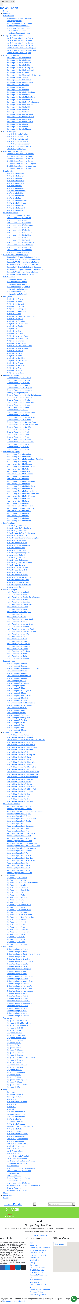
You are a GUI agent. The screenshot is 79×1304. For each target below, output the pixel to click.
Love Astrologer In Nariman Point (20, 700)
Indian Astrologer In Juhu (16, 614)
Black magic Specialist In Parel (18, 853)
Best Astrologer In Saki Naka (18, 580)
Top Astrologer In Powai (16, 927)
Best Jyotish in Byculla (15, 319)
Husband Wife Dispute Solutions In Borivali (23, 262)
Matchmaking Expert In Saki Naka (20, 506)
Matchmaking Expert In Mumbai (19, 488)
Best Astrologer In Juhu (16, 557)
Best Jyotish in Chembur (16, 321)
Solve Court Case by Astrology (18, 33)
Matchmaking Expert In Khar (18, 479)
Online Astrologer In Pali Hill (17, 996)
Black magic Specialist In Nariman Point (22, 843)
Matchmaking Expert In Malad (18, 484)
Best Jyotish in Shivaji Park (17, 360)
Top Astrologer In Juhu (15, 900)
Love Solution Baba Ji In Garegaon (20, 225)
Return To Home (40, 1235)
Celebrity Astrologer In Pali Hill (18, 429)
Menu (5, 1193)
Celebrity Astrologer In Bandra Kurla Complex (24, 395)
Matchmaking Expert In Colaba (19, 469)
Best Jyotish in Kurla (14, 370)
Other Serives (8, 16)
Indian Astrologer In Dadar (17, 609)
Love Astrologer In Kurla (16, 727)
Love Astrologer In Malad (16, 693)
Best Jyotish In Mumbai (15, 1146)
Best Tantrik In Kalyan (15, 210)
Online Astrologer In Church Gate (20, 961)
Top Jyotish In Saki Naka (16, 1035)
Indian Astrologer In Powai (17, 639)
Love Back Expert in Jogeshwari (19, 146)
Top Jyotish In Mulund (15, 1050)
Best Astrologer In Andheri (17, 530)
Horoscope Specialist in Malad (18, 94)
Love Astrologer (9, 661)
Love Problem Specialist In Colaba (20, 749)
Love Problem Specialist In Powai (19, 784)
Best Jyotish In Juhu (14, 314)
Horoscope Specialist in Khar (18, 90)
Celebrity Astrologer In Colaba (18, 405)
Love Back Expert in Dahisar (17, 141)
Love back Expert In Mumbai (18, 1156)
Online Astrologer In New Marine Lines (22, 988)
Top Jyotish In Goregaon (16, 1072)
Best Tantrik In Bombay (16, 1136)
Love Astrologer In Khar (16, 688)
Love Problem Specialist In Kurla (19, 799)
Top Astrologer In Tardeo (16, 934)
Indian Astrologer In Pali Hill (17, 636)
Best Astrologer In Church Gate (19, 585)
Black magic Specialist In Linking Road (21, 833)
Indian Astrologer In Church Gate (19, 604)
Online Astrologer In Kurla (17, 1013)
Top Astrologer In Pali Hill (16, 922)
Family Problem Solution (16, 1151)
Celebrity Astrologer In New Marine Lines (22, 424)
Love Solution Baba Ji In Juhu (17, 220)
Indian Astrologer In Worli (17, 653)
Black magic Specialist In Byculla (19, 814)
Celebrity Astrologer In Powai (18, 437)
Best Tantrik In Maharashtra (17, 1134)
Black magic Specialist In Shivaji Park (21, 860)
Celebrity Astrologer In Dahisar (19, 385)
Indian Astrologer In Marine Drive (20, 624)
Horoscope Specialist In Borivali (19, 62)
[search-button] (73, 1204)
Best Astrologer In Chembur (17, 567)
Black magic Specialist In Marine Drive (21, 838)
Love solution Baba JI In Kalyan (18, 252)
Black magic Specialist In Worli (18, 868)
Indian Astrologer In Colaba (17, 607)
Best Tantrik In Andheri (15, 181)
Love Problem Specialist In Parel (19, 782)
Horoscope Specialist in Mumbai (19, 99)
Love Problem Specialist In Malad (19, 764)
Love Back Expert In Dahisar (17, 1144)
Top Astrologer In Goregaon (17, 897)
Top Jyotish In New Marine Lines (19, 1023)
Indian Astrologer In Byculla (17, 599)
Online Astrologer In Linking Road (20, 976)
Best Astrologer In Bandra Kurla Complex (22, 538)
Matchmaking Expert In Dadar (18, 471)
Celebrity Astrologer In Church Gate (20, 402)
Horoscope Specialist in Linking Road (21, 92)
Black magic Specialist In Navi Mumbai (21, 848)
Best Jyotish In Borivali (15, 304)
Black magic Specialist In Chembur (20, 816)
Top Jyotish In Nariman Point (18, 1020)
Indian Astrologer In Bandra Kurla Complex (23, 597)
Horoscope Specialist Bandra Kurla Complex (24, 75)
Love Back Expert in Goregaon (18, 144)
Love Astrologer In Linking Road (19, 690)
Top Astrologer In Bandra (16, 880)
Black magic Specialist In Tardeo (19, 863)
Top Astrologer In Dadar (16, 895)
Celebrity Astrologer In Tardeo (18, 444)
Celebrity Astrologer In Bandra (18, 380)
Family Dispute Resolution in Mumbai (21, 1161)
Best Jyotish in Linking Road (17, 336)
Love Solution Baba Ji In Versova (19, 247)
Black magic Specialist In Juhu (18, 828)
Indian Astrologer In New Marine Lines (22, 631)
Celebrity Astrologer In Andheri (19, 378)
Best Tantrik (8, 171)
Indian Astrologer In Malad (17, 621)
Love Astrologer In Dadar (16, 681)
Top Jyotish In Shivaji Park (16, 1038)
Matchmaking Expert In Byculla (19, 461)
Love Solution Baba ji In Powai (18, 240)
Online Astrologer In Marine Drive (20, 981)
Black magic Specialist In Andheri (19, 806)
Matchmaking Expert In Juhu (18, 476)
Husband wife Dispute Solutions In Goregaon (24, 267)
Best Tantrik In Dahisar (15, 193)
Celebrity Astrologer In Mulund (19, 439)
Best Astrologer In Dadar (16, 540)
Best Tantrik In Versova (15, 205)
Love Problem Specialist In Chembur (21, 745)
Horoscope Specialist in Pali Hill (19, 107)
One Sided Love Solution (12, 151)
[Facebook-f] (2, 1267)
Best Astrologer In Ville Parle (18, 582)
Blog (5, 1089)
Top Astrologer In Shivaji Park (18, 932)
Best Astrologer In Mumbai (17, 575)
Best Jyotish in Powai (15, 355)
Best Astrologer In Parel (16, 548)
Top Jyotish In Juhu (14, 1075)
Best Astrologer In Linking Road (19, 545)
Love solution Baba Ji (15, 1131)
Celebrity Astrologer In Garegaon (19, 388)
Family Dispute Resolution (13, 35)
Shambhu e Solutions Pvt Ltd (13, 1301)
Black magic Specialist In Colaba (19, 821)
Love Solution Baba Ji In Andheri (19, 223)
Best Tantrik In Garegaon (16, 1124)
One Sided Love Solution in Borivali (20, 158)
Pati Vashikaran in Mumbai (17, 1163)
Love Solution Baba (14, 1176)
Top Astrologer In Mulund (17, 944)
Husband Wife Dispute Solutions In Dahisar (23, 264)
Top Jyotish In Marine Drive (17, 1084)
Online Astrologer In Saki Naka (18, 1001)
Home (5, 11)
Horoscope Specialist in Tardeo (19, 119)
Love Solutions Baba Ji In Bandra (19, 215)
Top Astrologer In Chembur (17, 887)
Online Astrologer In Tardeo (17, 1006)
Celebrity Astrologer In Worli (18, 449)
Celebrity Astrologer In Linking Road (21, 412)
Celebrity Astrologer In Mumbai (19, 420)
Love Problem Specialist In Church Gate (22, 747)
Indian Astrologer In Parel (17, 641)
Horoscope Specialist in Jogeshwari (20, 70)
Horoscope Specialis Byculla (17, 77)
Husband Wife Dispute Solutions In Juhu (22, 272)
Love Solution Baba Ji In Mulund (19, 237)
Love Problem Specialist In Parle (19, 794)
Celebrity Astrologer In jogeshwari (20, 390)
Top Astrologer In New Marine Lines (20, 917)
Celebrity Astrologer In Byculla (18, 400)
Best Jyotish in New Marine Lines (19, 346)
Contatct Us (7, 1195)
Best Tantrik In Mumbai (16, 1111)
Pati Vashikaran (9, 277)
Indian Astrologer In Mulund (18, 658)
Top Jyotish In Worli (14, 1045)
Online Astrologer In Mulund (18, 1015)
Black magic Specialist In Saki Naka (20, 858)
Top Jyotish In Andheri (15, 1052)
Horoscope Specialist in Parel (18, 109)
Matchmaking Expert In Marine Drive (21, 486)
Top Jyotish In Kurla (14, 1047)
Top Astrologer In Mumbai (17, 912)
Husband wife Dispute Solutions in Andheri (23, 257)
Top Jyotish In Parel (14, 1030)
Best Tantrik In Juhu (14, 178)
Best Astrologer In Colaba (16, 572)
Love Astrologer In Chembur (18, 673)
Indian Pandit (9, 8)
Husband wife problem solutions (19, 18)
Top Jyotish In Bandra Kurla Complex (21, 1057)
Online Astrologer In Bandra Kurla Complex (23, 954)
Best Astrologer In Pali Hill (17, 570)
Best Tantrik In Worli (14, 186)
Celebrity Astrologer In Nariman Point (21, 422)
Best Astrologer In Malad (16, 525)
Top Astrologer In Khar (15, 902)
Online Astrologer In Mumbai (18, 983)
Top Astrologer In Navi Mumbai (19, 919)
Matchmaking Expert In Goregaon (20, 474)
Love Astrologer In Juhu (16, 685)
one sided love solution (16, 1114)
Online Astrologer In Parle (17, 1008)
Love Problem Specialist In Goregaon (21, 754)
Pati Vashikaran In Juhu (16, 291)
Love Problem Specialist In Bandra (20, 737)
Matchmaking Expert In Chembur (20, 464)
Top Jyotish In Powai (14, 1033)
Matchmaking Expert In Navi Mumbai (21, 496)
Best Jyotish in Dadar (15, 328)
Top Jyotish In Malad (14, 1082)
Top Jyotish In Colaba (15, 1067)
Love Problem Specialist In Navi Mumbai (22, 777)
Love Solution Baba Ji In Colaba (18, 230)
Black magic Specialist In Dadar (19, 823)
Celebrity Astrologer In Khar (17, 410)
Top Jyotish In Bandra (15, 1055)
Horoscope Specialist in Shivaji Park (20, 117)
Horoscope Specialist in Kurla (18, 126)
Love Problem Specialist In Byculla (20, 742)
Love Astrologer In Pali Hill (17, 708)
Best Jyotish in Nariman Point (18, 343)
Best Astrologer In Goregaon (18, 560)
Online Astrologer (10, 947)
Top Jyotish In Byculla (15, 1060)
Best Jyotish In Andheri (15, 299)
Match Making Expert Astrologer (19, 23)
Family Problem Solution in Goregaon (21, 48)
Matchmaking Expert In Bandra (19, 456)
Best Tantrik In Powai (15, 198)
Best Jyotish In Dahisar (15, 306)
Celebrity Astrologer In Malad (18, 415)
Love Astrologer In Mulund (17, 730)
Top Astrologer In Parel (16, 924)
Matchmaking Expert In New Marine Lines (23, 493)
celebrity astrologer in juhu (17, 392)
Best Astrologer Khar (38, 1294)
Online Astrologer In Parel (17, 993)
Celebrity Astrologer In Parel (18, 432)
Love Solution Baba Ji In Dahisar (19, 235)
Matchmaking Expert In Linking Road (21, 481)
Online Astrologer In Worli (17, 1011)
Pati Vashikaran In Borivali (17, 294)
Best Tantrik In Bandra (15, 173)
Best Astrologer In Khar (16, 587)
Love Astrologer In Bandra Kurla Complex (23, 668)
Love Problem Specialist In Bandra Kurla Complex (26, 740)
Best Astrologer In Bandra (17, 535)
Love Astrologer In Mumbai (17, 698)
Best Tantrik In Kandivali (16, 208)
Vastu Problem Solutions (16, 30)
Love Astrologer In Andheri (17, 663)
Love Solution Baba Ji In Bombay (19, 1183)
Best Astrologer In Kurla (16, 565)
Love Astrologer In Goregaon (18, 683)
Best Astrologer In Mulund (17, 543)
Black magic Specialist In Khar (18, 831)
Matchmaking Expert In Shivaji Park (20, 508)
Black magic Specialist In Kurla (18, 870)
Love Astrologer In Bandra (17, 666)
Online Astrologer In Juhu (16, 971)
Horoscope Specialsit (11, 55)
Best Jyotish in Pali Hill (15, 351)
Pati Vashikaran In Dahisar (17, 284)
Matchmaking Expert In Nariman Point (22, 491)
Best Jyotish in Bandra (15, 301)
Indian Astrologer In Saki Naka (18, 644)
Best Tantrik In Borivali (15, 176)
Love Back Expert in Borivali (17, 139)
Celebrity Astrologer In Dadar (18, 407)
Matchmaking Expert (11, 452)
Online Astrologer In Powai (17, 998)
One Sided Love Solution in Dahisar (20, 161)
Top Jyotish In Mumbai (15, 1087)
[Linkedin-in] (18, 1267)
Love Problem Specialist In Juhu (19, 757)
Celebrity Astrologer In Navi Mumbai (21, 427)
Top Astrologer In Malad (16, 907)
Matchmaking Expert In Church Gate (21, 466)
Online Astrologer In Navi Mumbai (20, 991)
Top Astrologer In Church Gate (18, 890)
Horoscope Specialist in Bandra (19, 60)
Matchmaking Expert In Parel (18, 501)
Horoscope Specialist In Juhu (18, 72)
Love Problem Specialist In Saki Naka (21, 786)
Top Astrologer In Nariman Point (19, 914)
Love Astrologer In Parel (16, 710)
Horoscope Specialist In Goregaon (20, 67)
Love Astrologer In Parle (16, 722)
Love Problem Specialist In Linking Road (22, 762)
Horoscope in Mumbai (15, 1097)
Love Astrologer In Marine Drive (19, 695)
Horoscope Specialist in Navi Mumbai (21, 104)
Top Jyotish (7, 1018)
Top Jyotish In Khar (14, 1077)
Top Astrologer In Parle (16, 937)
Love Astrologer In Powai (16, 713)
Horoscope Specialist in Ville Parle (20, 122)
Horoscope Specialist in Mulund (19, 129)
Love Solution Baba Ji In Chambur (19, 232)
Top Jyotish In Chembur (16, 1062)
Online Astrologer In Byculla (17, 956)
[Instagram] (23, 1267)
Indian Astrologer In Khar (16, 617)
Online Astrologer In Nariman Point (20, 986)
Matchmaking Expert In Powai (18, 503)
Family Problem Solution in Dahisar (20, 45)
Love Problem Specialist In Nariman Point (23, 772)
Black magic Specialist (11, 804)
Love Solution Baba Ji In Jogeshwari (20, 242)
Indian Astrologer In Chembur (18, 602)
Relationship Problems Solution (19, 28)
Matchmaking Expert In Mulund (19, 520)
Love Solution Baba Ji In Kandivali (19, 250)
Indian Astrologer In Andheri (18, 592)
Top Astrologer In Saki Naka (17, 929)
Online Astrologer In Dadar (17, 966)
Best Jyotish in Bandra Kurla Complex (21, 316)
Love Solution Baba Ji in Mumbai (19, 1171)
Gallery (6, 1198)
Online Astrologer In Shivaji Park (19, 1003)
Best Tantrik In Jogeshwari (17, 200)
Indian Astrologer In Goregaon (19, 612)
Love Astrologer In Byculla (17, 671)
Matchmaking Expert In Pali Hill (19, 498)
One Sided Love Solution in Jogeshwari (21, 166)
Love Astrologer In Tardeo (17, 720)
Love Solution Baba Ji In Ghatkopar (20, 245)
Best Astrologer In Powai (16, 550)
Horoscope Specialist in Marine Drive (21, 97)
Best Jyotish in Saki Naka (16, 358)
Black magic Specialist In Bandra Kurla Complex (25, 811)
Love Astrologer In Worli (16, 725)
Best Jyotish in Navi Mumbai (17, 348)
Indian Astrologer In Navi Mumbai (20, 634)
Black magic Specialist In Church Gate (21, 818)
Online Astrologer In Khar (17, 974)
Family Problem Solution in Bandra (20, 40)
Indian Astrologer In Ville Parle (18, 651)
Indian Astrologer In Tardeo (17, 649)
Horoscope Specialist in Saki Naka (20, 114)
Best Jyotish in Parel (14, 353)
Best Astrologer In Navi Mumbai (19, 577)
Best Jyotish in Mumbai (15, 341)
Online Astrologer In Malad (17, 979)
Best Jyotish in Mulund (15, 373)
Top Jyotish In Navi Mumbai (17, 1025)
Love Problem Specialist (12, 732)
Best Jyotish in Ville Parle (16, 365)
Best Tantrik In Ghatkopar (17, 203)
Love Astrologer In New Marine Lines (21, 703)
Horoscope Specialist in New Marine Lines (23, 102)
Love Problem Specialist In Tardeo (20, 791)
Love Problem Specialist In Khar (19, 759)
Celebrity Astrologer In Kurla (18, 434)
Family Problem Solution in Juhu (19, 53)
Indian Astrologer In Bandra (17, 594)
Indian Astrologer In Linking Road (20, 619)
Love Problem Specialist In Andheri (20, 735)
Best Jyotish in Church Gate (17, 323)
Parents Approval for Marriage (18, 26)
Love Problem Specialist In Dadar (19, 752)
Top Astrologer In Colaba (16, 892)
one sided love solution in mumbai (20, 1126)
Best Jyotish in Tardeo (15, 363)
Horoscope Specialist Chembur (19, 80)
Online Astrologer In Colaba (17, 964)
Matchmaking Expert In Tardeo (19, 511)
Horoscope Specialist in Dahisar (19, 65)
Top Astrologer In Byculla (16, 885)
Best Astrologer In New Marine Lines (21, 533)
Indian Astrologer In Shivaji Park (19, 646)
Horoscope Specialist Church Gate (20, 82)
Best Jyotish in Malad (15, 333)
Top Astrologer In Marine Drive (19, 910)
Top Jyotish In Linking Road (17, 1079)
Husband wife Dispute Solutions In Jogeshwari (25, 269)
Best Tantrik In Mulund (15, 195)
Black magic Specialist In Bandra (19, 809)
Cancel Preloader (7, 1)
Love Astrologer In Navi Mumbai (19, 705)
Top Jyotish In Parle (14, 1043)
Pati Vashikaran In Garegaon (18, 289)
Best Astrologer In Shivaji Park (18, 552)
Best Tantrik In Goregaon (16, 183)
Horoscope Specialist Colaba (18, 85)
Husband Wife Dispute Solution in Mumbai (23, 1185)
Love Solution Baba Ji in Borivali (19, 218)
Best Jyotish (7, 296)
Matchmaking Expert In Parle (18, 513)
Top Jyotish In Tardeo (15, 1040)
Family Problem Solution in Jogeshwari (21, 50)
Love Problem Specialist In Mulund (20, 801)
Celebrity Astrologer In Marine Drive (21, 417)
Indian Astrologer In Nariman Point (20, 629)
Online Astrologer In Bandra (17, 951)
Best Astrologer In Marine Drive (19, 528)
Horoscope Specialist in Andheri (19, 58)
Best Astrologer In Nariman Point (19, 562)
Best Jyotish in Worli (14, 368)
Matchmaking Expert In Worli (18, 516)
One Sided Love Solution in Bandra (20, 156)
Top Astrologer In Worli (16, 939)
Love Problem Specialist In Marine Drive (22, 767)
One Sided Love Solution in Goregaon (21, 163)
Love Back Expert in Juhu (16, 149)
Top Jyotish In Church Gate (17, 1065)
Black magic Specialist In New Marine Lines (23, 846)
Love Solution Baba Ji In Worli (18, 227)
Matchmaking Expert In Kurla (18, 518)
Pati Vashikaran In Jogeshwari (18, 287)
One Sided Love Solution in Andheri (20, 154)
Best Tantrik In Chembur (16, 191)
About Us (6, 13)
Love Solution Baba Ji (11, 213)
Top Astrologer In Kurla (16, 942)
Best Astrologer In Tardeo (17, 555)
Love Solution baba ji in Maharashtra (21, 1168)
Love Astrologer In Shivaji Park (18, 717)
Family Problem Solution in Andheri (20, 38)
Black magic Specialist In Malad (19, 836)
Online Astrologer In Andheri (18, 949)
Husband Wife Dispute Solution (15, 255)
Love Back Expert (9, 131)
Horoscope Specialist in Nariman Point (22, 274)
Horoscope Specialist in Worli (18, 124)
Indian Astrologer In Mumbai (18, 626)
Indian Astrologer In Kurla (17, 656)
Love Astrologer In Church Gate (19, 676)
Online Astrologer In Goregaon (19, 969)
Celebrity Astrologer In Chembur (19, 397)
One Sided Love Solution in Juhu (19, 168)
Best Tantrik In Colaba (15, 188)
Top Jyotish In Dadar (14, 1070)
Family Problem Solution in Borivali (20, 43)
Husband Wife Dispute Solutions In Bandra (23, 259)
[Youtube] (12, 1267)
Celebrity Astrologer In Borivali (18, 383)
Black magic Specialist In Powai (19, 855)
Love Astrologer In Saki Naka (18, 715)
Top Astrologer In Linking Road (19, 905)
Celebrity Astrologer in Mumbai (19, 1178)
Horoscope (11, 1092)
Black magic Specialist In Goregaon (20, 826)
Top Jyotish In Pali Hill (15, 1028)
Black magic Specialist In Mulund (19, 873)
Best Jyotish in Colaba (15, 326)
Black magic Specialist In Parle (18, 865)
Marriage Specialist (14, 21)
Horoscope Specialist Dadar (17, 87)
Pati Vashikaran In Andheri (17, 279)
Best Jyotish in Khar (14, 331)
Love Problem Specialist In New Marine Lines (24, 774)
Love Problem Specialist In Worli (19, 796)
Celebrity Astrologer (11, 375)
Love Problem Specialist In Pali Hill (20, 779)
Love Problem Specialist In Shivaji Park (21, 789)
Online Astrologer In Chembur (18, 959)
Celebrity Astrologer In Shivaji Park (20, 442)
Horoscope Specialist (15, 1094)
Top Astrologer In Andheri (17, 878)
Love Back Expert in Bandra (17, 136)
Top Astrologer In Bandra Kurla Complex (22, 882)
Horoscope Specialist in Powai (18, 112)
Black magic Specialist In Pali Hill (19, 850)
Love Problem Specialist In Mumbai (20, 769)
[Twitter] (7, 1267)
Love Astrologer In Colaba (17, 678)
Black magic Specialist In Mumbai (19, 841)
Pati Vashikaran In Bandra (17, 282)
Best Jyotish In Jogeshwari (17, 311)
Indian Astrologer (10, 589)
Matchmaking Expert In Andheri (19, 454)
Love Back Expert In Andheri (17, 134)
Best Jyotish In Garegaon (16, 309)
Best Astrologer (9, 523)
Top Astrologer (9, 875)
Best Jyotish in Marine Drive (17, 338)
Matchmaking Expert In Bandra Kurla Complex (25, 459)
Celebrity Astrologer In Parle (18, 447)
